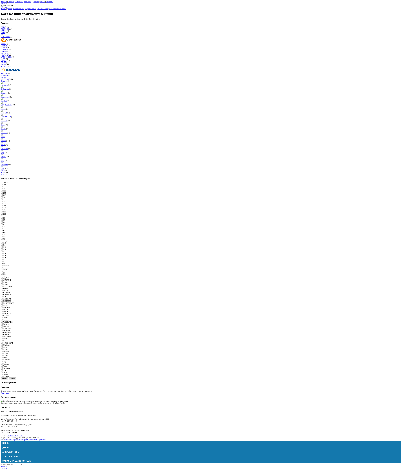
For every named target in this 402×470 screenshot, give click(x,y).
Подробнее (5, 393)
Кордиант (4, 85)
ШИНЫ (5, 443)
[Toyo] (2, 159)
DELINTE (4, 46)
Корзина (4, 4)
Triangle (3, 157)
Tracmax (4, 77)
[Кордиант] (2, 83)
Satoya (3, 172)
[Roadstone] (2, 147)
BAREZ (3, 31)
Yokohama (4, 165)
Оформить (4, 7)
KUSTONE (5, 55)
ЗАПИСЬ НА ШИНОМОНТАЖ (16, 461)
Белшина (4, 93)
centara (3, 44)
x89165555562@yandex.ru (16, 436)
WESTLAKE (5, 79)
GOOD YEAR (6, 117)
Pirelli (3, 145)
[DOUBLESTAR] (2, 103)
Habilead (4, 51)
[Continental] (2, 95)
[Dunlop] (2, 107)
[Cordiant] (2, 99)
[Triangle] (2, 155)
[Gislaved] (2, 111)
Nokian (3, 141)
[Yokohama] (2, 163)
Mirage (3, 64)
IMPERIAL (5, 53)
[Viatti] (2, 167)
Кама (3, 125)
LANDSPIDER (6, 57)
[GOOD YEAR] (2, 115)
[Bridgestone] (2, 87)
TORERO (4, 75)
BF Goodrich (5, 37)
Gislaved (4, 113)
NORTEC (4, 174)
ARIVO (3, 27)
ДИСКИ (6, 447)
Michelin (4, 133)
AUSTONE (5, 29)
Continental (4, 97)
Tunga (3, 170)
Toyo (2, 161)
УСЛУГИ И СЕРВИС (11, 456)
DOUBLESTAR (6, 105)
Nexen (3, 137)
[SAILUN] (11, 71)
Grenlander (4, 49)
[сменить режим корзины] (7, 4)
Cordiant (4, 101)
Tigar (2, 153)
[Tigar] (2, 151)
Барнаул (3, 81)
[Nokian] (2, 139)
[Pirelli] (2, 143)
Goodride (4, 47)
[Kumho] (2, 127)
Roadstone (4, 149)
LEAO (3, 59)
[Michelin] (2, 131)
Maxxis (3, 63)
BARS (3, 33)
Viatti (2, 169)
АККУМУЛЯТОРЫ (10, 452)
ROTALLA (5, 66)
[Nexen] (2, 135)
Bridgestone (5, 89)
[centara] (11, 42)
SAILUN (4, 73)
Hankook (4, 121)
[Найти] (21, 464)
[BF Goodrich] (2, 35)
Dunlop (3, 109)
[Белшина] (2, 91)
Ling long (4, 61)
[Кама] (2, 123)
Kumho (3, 129)
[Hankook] (2, 119)
